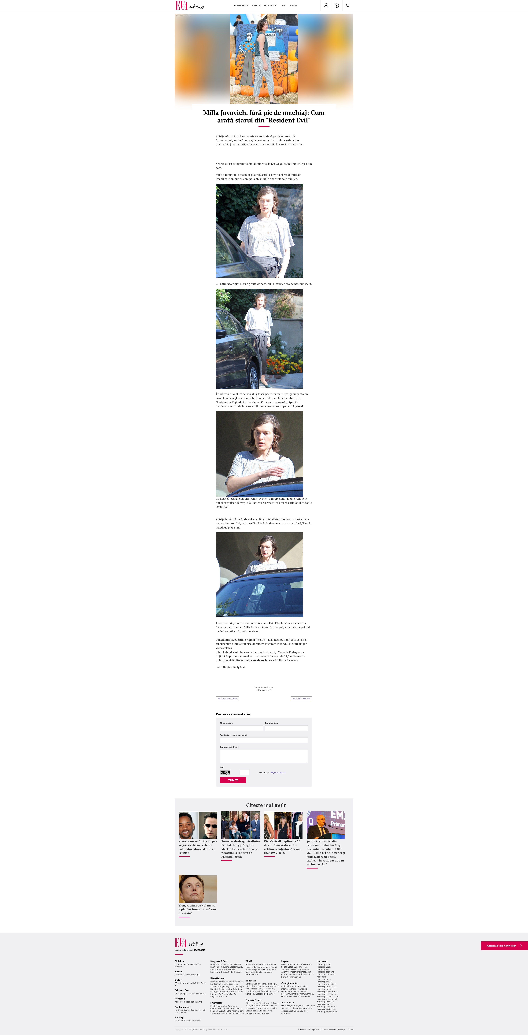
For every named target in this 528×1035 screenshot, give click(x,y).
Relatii (213, 967)
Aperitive (285, 971)
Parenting (285, 993)
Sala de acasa (263, 1013)
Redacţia (341, 1030)
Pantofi (273, 967)
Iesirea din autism (294, 1008)
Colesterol (274, 986)
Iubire (226, 967)
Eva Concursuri (183, 1007)
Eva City (179, 1017)
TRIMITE (233, 780)
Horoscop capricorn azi (327, 991)
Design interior (299, 991)
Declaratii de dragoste (231, 972)
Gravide (284, 996)
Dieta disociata (252, 1010)
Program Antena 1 (218, 996)
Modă (249, 961)
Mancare (285, 964)
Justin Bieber (222, 991)
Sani (228, 1008)
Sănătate (251, 980)
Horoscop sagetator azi (327, 996)
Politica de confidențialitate (308, 1030)
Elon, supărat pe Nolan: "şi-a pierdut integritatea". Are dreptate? (197, 909)
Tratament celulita (218, 1013)
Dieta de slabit (270, 1008)
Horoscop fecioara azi (327, 986)
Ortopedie (260, 993)
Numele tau (226, 723)
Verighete (250, 972)
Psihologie (271, 983)
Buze (221, 1011)
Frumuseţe (216, 1002)
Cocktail (293, 969)
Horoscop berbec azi (326, 1009)
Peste (305, 964)
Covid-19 (304, 1011)
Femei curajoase (296, 996)
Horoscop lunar (324, 979)
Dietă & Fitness (254, 1000)
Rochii (217, 1006)
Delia (235, 989)
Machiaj (221, 1008)
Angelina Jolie (226, 986)
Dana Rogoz (238, 986)
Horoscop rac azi (324, 981)
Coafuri (213, 1008)
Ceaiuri (257, 983)
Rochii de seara (259, 964)
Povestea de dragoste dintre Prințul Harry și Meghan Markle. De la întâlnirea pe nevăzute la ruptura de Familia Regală (240, 848)
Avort (272, 991)
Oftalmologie (263, 991)
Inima (263, 983)
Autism (308, 996)
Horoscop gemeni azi (326, 984)
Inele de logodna (268, 969)
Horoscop (270, 5)
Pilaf (309, 971)
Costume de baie (262, 967)
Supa (296, 967)
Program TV (215, 994)
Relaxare (275, 1003)
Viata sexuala (235, 964)
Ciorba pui (302, 974)
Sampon (214, 1011)
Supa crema (303, 969)
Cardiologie (251, 991)
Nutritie (259, 1008)
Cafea (290, 967)
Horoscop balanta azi (326, 1006)
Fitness (254, 1003)
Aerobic (265, 1005)
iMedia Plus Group (200, 1030)
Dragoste (214, 964)
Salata (284, 967)
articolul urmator (301, 698)
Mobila (294, 989)
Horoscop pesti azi (325, 1001)
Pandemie (286, 1013)
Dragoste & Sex (218, 961)
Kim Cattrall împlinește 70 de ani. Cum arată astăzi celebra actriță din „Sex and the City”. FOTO (283, 847)
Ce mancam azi (294, 977)
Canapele (302, 989)
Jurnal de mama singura (302, 993)
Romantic (223, 964)
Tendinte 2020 (252, 974)
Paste (292, 964)
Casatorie (234, 967)
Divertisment (217, 978)
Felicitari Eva (182, 990)
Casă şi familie (289, 983)
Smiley (222, 989)
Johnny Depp (228, 984)
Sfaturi (178, 979)
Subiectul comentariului (233, 735)
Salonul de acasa (236, 1013)
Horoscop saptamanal (327, 1011)
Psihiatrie (270, 993)
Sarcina (249, 983)
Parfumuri (232, 1006)
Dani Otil (214, 989)
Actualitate (287, 1002)
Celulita (227, 1011)
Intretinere (256, 1005)
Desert (293, 971)
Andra (229, 989)
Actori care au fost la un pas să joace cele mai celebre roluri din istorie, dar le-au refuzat (198, 847)
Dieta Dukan (264, 1003)
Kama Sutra (215, 969)
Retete (256, 5)
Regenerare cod (278, 772)
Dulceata (303, 967)
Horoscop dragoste (325, 971)
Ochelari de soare (263, 972)
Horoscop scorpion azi (327, 994)
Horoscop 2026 (323, 964)
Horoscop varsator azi (327, 999)
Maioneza (301, 971)
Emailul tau (271, 723)
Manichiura (236, 1008)
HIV (253, 993)
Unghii (224, 1006)
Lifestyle (242, 5)
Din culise (285, 1005)
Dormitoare (286, 991)
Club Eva (179, 961)
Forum (293, 5)
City (283, 5)
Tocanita (285, 969)
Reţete (284, 961)
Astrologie (321, 976)
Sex (240, 967)
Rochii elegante (253, 969)
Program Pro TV (229, 994)
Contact (350, 1030)
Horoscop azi (323, 969)
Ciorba (299, 964)
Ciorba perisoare (289, 974)
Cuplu (219, 967)
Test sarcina (268, 988)
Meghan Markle (217, 981)
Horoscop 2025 (323, 967)
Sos (310, 964)
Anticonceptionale (254, 988)
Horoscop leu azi (324, 1004)
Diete (248, 1003)
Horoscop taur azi (325, 989)
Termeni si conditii (329, 1030)
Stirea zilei (304, 1005)
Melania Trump (236, 991)
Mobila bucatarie (289, 986)
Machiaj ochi (238, 1011)
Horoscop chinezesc (326, 974)
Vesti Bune (294, 1011)
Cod (222, 767)
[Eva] (183, 3)
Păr (211, 1006)
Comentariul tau (229, 747)
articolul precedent (227, 698)
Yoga (248, 1005)
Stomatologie (263, 986)
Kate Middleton (233, 981)
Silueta (263, 1010)
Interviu (294, 1005)
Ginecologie (251, 986)
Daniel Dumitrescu (265, 687)
